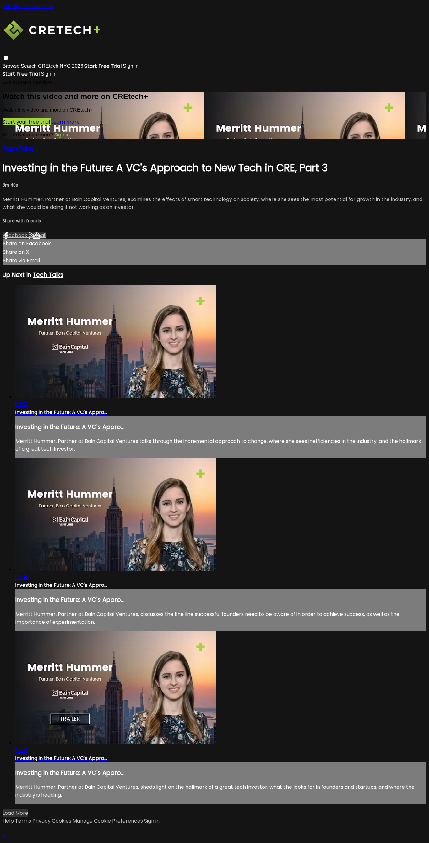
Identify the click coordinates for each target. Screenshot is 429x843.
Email (39, 235)
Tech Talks (18, 149)
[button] (6, 58)
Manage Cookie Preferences (108, 820)
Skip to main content (28, 6)
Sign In (49, 74)
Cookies (62, 820)
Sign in (130, 66)
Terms (23, 820)
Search (29, 66)
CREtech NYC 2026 (60, 66)
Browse (12, 66)
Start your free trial (27, 121)
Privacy (42, 820)
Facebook (16, 235)
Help (9, 820)
